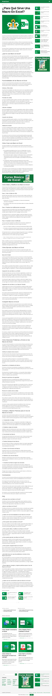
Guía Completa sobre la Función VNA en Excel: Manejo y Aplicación (44, 40)
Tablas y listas (14, 682)
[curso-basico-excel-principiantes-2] (17, 178)
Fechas (8, 679)
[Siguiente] (18, 602)
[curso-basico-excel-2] (42, 64)
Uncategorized (16, 685)
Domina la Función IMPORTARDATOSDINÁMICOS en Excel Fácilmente (46, 51)
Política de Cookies (40, 692)
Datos (3, 682)
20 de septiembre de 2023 (12, 594)
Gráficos (9, 684)
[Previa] (17, 602)
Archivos (4, 681)
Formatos (5, 4)
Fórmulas (9, 682)
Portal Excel (5, 1)
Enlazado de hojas (4, 685)
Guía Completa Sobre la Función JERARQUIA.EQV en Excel (45, 46)
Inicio (3, 4)
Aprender (4, 679)
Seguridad (15, 679)
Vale (32, 694)
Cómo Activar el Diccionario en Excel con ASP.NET (9, 655)
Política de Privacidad (46, 692)
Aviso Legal (34, 692)
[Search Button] (16, 675)
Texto (14, 683)
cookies (27, 694)
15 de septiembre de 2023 (12, 665)
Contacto (30, 692)
